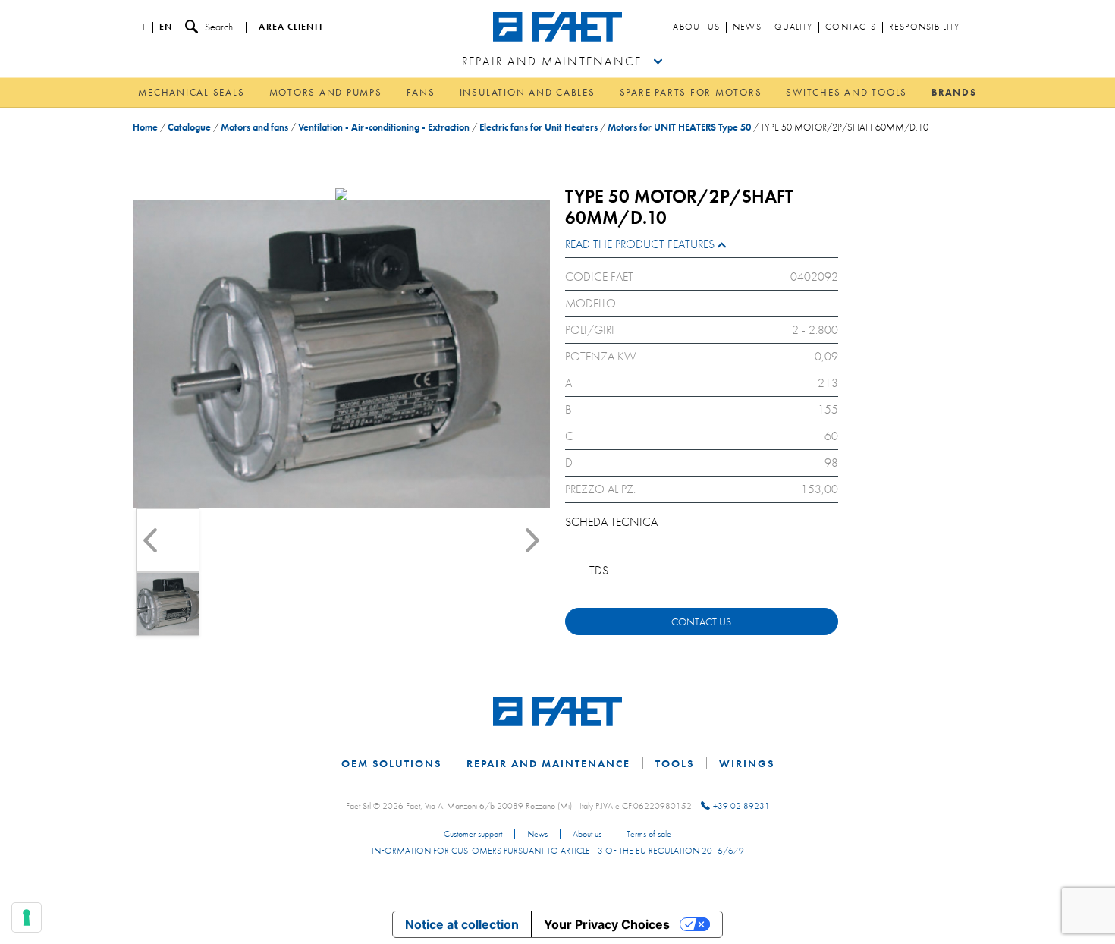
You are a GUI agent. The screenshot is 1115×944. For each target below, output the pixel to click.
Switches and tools (846, 92)
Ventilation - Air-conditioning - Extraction (384, 127)
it (142, 27)
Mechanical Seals (191, 92)
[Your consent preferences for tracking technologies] (26, 917)
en (165, 27)
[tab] (701, 248)
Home (145, 127)
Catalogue (189, 127)
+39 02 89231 (741, 806)
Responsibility (924, 27)
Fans (421, 92)
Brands (954, 92)
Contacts (850, 27)
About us (696, 27)
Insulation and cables (527, 92)
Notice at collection (462, 924)
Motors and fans (254, 127)
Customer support (473, 834)
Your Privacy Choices (607, 924)
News (747, 27)
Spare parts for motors (691, 92)
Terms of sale (649, 834)
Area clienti (290, 27)
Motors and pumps (325, 92)
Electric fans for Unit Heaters (538, 127)
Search (219, 26)
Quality (793, 27)
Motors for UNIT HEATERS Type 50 (679, 127)
